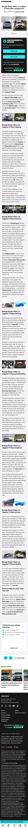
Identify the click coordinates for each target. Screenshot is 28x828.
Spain (17, 747)
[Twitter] (6, 706)
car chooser (20, 609)
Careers (17, 710)
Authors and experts (6, 714)
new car (15, 585)
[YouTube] (14, 706)
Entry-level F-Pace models (16, 260)
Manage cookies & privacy (17, 736)
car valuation (15, 64)
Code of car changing (16, 742)
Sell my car (14, 57)
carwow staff (20, 12)
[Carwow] (6, 1)
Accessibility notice (5, 742)
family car (22, 77)
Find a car (14, 51)
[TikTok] (18, 706)
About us (3, 710)
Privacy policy (19, 738)
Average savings (5, 765)
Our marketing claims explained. (9, 763)
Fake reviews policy (5, 740)
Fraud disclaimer (5, 738)
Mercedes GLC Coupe (9, 391)
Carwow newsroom (5, 717)
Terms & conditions (5, 736)
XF (14, 179)
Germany (10, 747)
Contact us (3, 712)
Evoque (20, 142)
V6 (24, 458)
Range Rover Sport (11, 146)
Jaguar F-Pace (10, 92)
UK (4, 747)
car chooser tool (9, 108)
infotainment (15, 223)
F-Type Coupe (6, 290)
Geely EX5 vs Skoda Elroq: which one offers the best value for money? (11, 685)
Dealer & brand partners (20, 712)
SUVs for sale (13, 105)
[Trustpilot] (14, 70)
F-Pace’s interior (10, 253)
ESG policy (12, 738)
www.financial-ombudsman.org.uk (11, 803)
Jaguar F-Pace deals (10, 97)
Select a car (14, 648)
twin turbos (19, 469)
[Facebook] (2, 706)
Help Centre (5, 696)
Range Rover (19, 144)
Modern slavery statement (17, 740)
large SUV (15, 324)
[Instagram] (10, 706)
